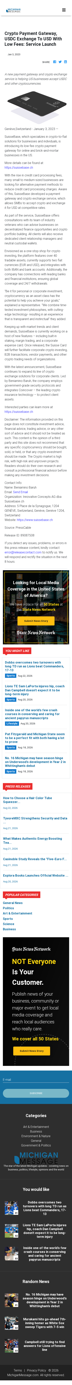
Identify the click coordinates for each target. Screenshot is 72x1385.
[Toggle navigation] (64, 10)
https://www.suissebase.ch (35, 520)
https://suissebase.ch (19, 167)
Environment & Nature (36, 1136)
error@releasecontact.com (23, 552)
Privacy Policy (36, 1370)
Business (36, 1131)
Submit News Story (36, 621)
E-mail (7, 1080)
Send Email (20, 492)
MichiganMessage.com (23, 1375)
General (36, 1141)
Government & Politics (36, 1145)
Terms (18, 1370)
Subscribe (36, 1093)
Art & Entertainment (36, 1127)
